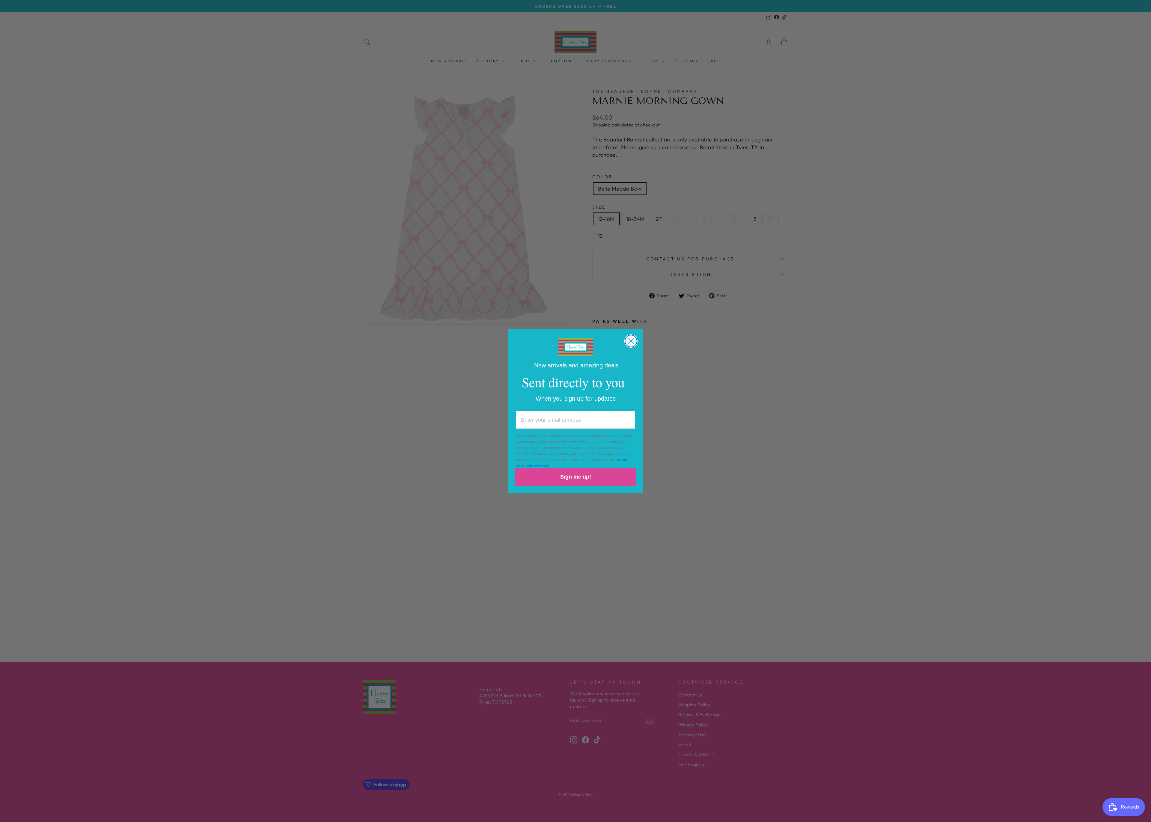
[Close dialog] (631, 341)
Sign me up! (575, 477)
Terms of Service (538, 465)
